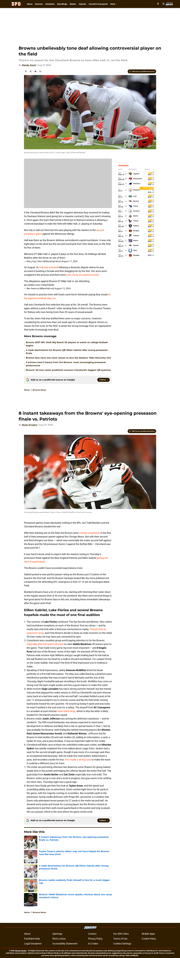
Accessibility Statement (64, 943)
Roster (73, 4)
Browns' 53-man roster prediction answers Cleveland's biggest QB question (68, 370)
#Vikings (92, 254)
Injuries (82, 4)
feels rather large (66, 711)
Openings (57, 933)
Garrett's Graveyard (98, 4)
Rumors (39, 4)
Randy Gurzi (29, 65)
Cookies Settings (122, 943)
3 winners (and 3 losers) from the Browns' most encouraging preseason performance (66, 364)
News (29, 4)
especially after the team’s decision (45, 644)
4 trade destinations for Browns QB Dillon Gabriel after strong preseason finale (67, 352)
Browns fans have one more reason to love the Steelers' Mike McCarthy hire (68, 358)
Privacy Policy (95, 938)
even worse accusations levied (82, 274)
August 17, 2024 (70, 261)
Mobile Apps (148, 933)
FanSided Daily (32, 938)
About (27, 933)
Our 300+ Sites (121, 933)
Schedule (49, 4)
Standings (62, 4)
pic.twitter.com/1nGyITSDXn (39, 285)
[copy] (40, 71)
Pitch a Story (59, 938)
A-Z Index (93, 943)
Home (27, 390)
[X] (163, 4)
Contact (92, 933)
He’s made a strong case (78, 759)
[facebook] (158, 4)
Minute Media (20, 951)
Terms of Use (120, 938)
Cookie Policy (149, 938)
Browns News (39, 390)
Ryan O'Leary (29, 425)
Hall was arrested (48, 267)
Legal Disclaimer (33, 943)
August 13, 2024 (63, 288)
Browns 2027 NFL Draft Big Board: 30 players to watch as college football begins (67, 344)
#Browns (28, 254)
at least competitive (89, 532)
